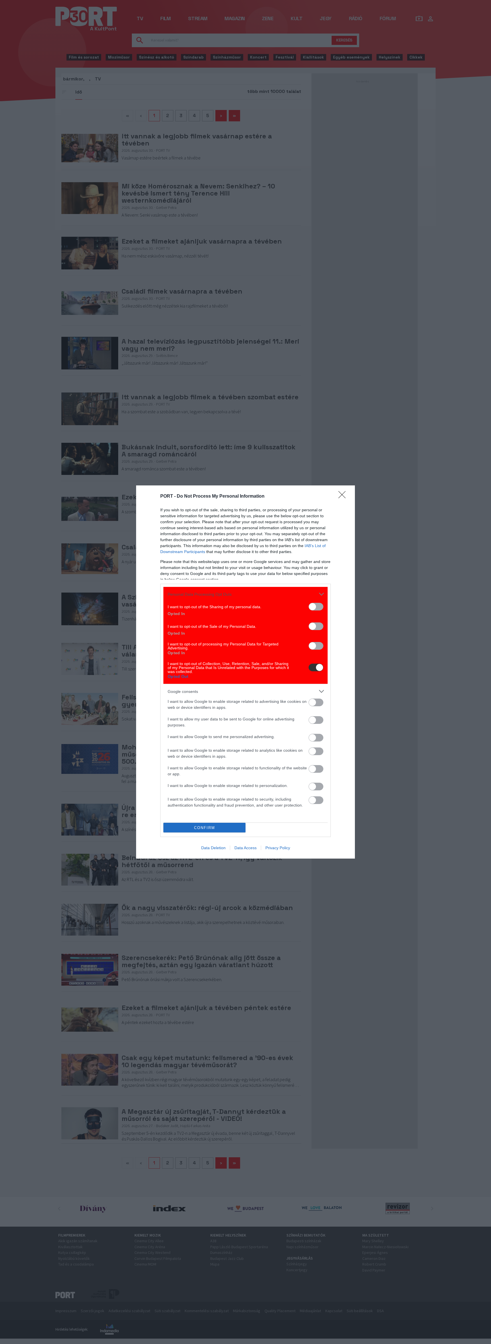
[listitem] (245, 594)
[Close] (343, 496)
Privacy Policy (277, 848)
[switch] (316, 606)
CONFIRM (204, 828)
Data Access (245, 848)
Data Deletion (213, 848)
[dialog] (245, 672)
